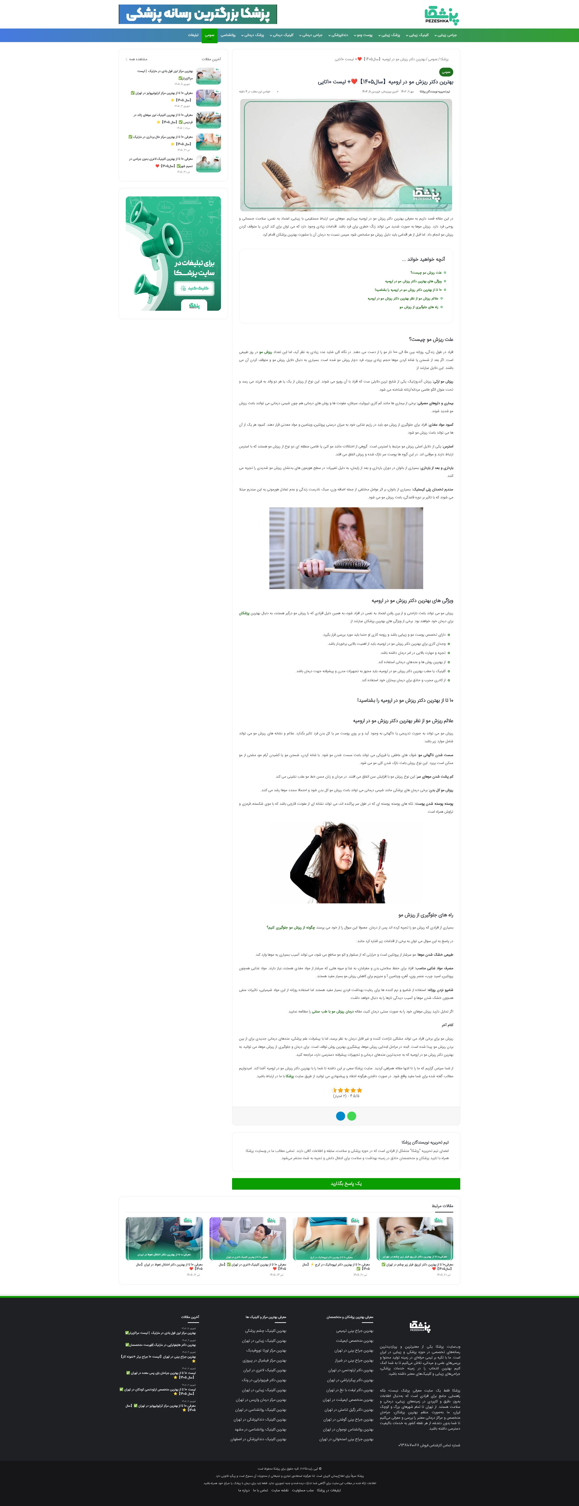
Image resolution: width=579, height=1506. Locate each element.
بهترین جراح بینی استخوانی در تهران (346, 1439)
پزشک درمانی (254, 35)
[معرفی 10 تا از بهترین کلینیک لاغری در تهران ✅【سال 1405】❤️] (247, 1238)
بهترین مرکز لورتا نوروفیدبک (266, 1350)
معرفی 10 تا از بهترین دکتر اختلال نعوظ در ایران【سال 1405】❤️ (169, 1267)
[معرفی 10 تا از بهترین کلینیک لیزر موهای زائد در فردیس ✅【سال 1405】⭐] (208, 120)
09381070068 (409, 1445)
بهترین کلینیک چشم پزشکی (265, 1331)
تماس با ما (260, 1490)
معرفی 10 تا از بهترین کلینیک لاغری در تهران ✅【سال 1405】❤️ (252, 1267)
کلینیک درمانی (283, 35)
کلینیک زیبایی (419, 35)
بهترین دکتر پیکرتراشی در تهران (350, 1380)
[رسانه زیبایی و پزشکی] (442, 16)
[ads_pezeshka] (198, 14)
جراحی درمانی (312, 35)
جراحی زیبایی (447, 35)
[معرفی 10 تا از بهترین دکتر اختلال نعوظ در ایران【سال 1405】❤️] (164, 1238)
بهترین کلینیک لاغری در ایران (264, 1370)
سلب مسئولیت (303, 1490)
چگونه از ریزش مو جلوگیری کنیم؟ (291, 928)
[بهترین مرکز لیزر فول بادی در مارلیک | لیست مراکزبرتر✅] (208, 76)
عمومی (209, 35)
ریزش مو (265, 352)
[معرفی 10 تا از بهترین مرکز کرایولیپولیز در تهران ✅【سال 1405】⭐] (208, 98)
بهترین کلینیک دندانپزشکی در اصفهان (258, 1439)
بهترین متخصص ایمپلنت (354, 1341)
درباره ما (244, 1490)
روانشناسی (228, 35)
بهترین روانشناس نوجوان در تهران (348, 1429)
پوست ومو (365, 35)
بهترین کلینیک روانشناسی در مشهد (260, 1429)
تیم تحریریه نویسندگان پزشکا (435, 91)
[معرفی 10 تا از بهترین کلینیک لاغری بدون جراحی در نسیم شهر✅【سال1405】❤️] (208, 163)
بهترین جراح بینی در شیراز (354, 1360)
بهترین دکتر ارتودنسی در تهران (350, 1370)
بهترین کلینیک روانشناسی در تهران (260, 1410)
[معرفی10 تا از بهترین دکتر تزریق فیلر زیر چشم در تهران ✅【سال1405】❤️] (415, 1238)
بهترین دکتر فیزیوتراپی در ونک (264, 1380)
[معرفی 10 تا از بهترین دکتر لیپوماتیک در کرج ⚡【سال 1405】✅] (331, 1238)
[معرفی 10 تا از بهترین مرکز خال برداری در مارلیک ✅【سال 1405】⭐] (208, 142)
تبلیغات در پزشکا (329, 1490)
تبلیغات (193, 35)
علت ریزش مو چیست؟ (426, 273)
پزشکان (244, 613)
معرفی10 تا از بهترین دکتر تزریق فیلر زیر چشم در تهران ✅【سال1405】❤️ (417, 1267)
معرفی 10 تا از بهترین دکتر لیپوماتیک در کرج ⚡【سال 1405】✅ (336, 1267)
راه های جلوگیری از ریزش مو (419, 307)
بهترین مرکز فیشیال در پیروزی (264, 1360)
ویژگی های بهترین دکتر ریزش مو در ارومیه (413, 281)
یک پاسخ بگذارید (346, 1184)
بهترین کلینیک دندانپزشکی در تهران (260, 1419)
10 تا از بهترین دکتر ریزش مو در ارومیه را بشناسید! (408, 290)
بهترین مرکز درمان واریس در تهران (261, 1400)
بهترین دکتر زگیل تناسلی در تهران (349, 1410)
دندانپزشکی (340, 35)
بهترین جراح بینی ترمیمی (354, 1331)
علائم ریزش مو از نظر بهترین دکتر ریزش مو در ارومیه (403, 298)
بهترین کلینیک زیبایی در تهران (264, 1341)
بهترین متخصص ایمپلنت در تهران (348, 1400)
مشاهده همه (138, 59)
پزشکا (445, 59)
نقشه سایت (280, 1490)
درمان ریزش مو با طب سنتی (333, 1012)
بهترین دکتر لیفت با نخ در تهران (349, 1390)
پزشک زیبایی (391, 35)
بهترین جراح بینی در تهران (354, 1350)
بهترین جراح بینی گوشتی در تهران (348, 1419)
